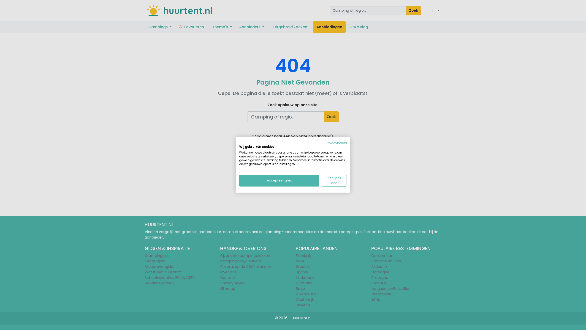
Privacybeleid (336, 143)
